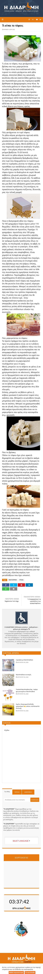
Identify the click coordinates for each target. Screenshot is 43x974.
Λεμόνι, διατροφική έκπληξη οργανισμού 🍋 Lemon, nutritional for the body (28, 706)
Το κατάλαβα (30, 972)
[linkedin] (40, 19)
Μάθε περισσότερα (16, 972)
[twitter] (33, 19)
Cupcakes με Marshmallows (24, 660)
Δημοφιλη (28, 792)
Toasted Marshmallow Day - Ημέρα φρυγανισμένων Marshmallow (27, 690)
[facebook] (29, 19)
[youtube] (37, 19)
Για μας (7, 792)
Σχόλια (17, 792)
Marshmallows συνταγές (23, 675)
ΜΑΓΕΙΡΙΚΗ (13, 580)
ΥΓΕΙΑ (21, 580)
